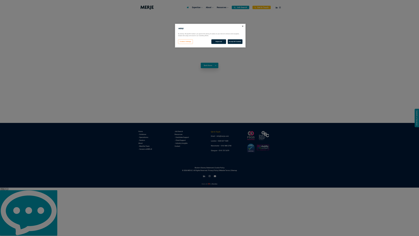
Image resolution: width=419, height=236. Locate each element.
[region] (210, 36)
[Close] (242, 26)
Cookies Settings (185, 41)
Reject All (219, 41)
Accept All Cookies (235, 41)
